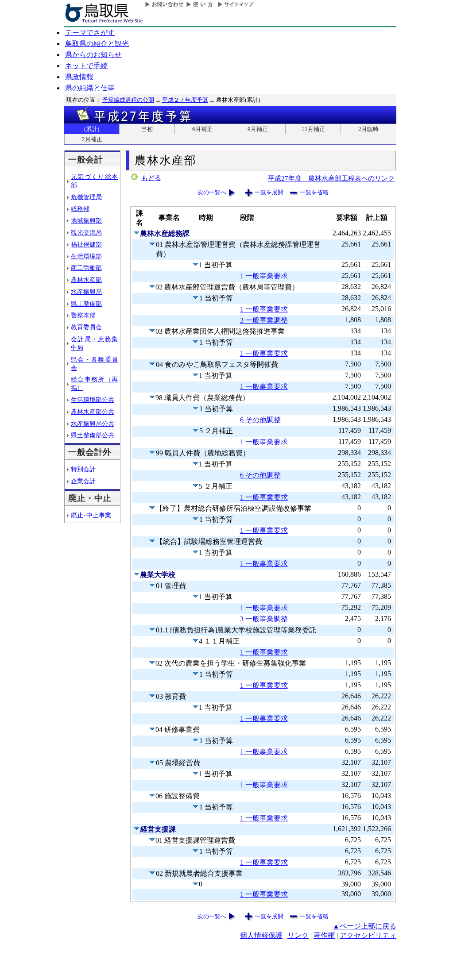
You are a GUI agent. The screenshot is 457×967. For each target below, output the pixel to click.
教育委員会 (86, 327)
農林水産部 (86, 279)
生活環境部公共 (92, 399)
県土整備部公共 (92, 435)
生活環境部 (86, 256)
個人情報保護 (261, 935)
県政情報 (79, 77)
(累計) (91, 129)
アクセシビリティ (368, 935)
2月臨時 (368, 129)
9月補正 (258, 129)
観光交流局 (86, 232)
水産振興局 (86, 291)
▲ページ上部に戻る (364, 926)
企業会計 (83, 481)
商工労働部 (86, 267)
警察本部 (83, 315)
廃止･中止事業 (91, 515)
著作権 (324, 935)
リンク (298, 935)
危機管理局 (86, 196)
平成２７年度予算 (185, 99)
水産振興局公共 (92, 423)
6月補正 (202, 129)
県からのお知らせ (93, 54)
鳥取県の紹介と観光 (97, 43)
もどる (151, 177)
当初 (147, 129)
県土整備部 (86, 303)
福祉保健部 (86, 244)
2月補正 (92, 139)
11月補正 (313, 129)
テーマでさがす (90, 32)
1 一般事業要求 (264, 276)
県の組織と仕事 (90, 88)
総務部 (80, 208)
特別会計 (83, 469)
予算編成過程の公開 (128, 99)
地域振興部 (86, 220)
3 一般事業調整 (264, 320)
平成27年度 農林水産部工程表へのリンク (331, 178)
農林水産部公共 (92, 411)
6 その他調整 (260, 420)
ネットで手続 (86, 65)
